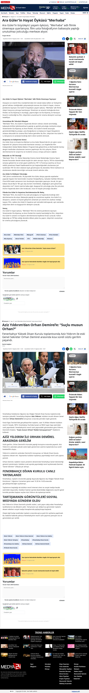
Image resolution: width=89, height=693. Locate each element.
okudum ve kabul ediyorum (20, 291)
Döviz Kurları (63, 674)
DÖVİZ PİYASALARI (71, 2)
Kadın (67, 13)
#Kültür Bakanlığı (38, 238)
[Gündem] (77, 74)
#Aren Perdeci (19, 238)
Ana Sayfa (4, 13)
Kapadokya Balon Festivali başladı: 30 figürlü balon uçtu (77, 464)
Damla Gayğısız (6, 344)
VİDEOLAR (61, 2)
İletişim (76, 669)
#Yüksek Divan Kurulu (10, 548)
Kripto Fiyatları (64, 679)
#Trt (28, 238)
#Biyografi (30, 235)
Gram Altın (75, 7)
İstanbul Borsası (65, 671)
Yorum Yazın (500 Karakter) (11, 275)
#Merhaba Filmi (18, 235)
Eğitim (49, 13)
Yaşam (62, 13)
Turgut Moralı (6, 35)
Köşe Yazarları (64, 664)
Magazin (55, 13)
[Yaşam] (77, 49)
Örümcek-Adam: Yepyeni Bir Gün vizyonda (75, 112)
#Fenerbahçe (25, 540)
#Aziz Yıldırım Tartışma (11, 540)
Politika (23, 13)
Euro (64, 7)
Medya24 (6, 16)
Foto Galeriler (64, 667)
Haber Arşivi (78, 671)
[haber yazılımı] (76, 691)
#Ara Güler (7, 235)
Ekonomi (42, 13)
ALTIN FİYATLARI (83, 2)
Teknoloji (35, 13)
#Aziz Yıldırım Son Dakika (44, 536)
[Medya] (77, 101)
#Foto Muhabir (53, 235)
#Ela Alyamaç (8, 238)
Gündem (11, 13)
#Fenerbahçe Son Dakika (11, 544)
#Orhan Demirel (27, 544)
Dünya (29, 13)
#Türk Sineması (41, 235)
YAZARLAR (54, 2)
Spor (17, 13)
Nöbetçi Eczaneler (65, 684)
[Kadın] (77, 144)
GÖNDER (61, 291)
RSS (12, 691)
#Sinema (49, 238)
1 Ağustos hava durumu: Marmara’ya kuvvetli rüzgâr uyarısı (75, 87)
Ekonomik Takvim (65, 681)
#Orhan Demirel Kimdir (42, 544)
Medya (73, 13)
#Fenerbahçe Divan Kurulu (40, 540)
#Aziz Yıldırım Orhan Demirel (24, 536)
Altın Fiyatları (64, 676)
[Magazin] (77, 124)
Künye (76, 664)
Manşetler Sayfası (65, 669)
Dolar (56, 7)
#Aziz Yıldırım (8, 536)
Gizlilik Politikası (80, 667)
